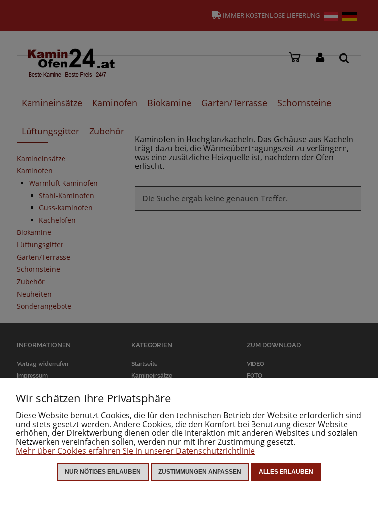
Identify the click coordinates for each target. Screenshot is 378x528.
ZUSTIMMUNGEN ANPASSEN (199, 471)
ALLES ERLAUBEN (286, 471)
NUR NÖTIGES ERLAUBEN (103, 471)
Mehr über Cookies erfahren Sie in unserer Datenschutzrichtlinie (135, 450)
